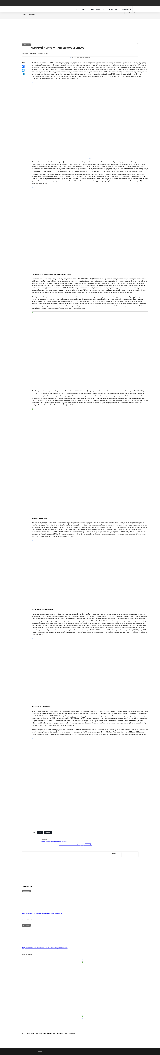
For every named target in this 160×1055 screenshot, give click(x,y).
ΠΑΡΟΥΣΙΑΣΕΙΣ (32, 14)
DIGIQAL (40, 1051)
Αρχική (24, 14)
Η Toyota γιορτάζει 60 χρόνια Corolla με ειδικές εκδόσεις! (42, 914)
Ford (40, 832)
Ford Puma (47, 832)
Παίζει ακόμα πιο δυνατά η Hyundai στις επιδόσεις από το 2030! (45, 948)
